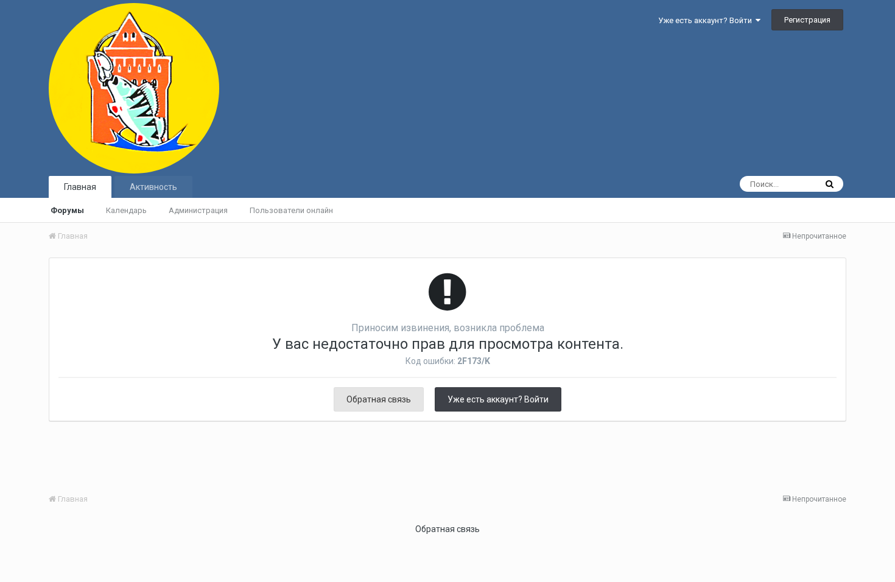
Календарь (126, 210)
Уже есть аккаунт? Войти (707, 20)
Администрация (198, 210)
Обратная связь (378, 399)
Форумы (67, 210)
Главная (80, 187)
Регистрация (807, 19)
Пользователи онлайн (291, 210)
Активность (153, 187)
